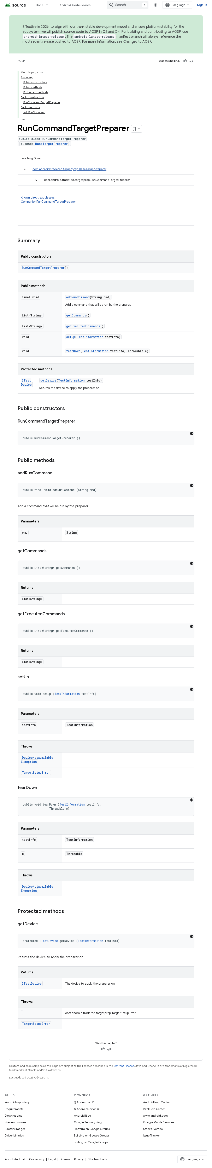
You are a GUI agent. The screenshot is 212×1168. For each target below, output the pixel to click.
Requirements (14, 1109)
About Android (15, 1159)
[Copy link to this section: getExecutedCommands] (69, 614)
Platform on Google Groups (92, 1129)
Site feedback (97, 1159)
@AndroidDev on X (86, 1109)
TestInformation (90, 337)
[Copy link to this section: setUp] (33, 677)
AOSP (21, 61)
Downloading (14, 1115)
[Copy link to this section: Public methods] (59, 460)
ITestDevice (26, 382)
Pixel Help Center (154, 1109)
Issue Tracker (151, 1135)
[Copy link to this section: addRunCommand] (56, 473)
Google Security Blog (88, 1122)
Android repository (17, 1102)
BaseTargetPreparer (51, 144)
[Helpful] (185, 61)
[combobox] (127, 5)
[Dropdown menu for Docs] (48, 5)
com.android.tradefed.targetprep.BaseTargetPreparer (69, 169)
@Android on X (84, 1102)
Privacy (79, 1159)
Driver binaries (14, 1135)
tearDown (73, 351)
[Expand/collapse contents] (41, 72)
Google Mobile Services (158, 1122)
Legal (52, 1159)
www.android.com (155, 1115)
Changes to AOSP (137, 42)
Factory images (15, 1129)
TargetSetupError (36, 772)
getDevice (48, 380)
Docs (39, 5)
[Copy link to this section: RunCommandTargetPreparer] (79, 421)
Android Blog (82, 1115)
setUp (70, 337)
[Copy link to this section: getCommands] (51, 551)
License (65, 1159)
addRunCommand (78, 297)
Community (36, 1159)
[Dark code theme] (191, 433)
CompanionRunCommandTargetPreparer (48, 202)
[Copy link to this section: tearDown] (41, 787)
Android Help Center (156, 1102)
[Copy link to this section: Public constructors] (69, 408)
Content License (124, 1066)
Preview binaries (15, 1122)
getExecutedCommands (83, 326)
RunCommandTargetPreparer (43, 268)
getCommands (76, 315)
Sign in (202, 5)
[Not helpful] (191, 61)
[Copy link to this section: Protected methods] (68, 911)
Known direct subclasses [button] (48, 200)
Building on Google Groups (91, 1135)
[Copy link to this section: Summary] (44, 241)
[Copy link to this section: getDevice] (42, 924)
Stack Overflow (153, 1129)
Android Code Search (75, 5)
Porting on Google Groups (91, 1142)
